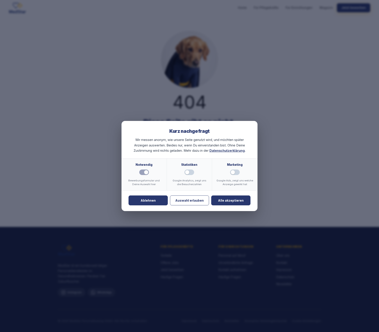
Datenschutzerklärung (227, 150)
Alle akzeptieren (231, 200)
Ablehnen (148, 200)
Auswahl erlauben (189, 200)
